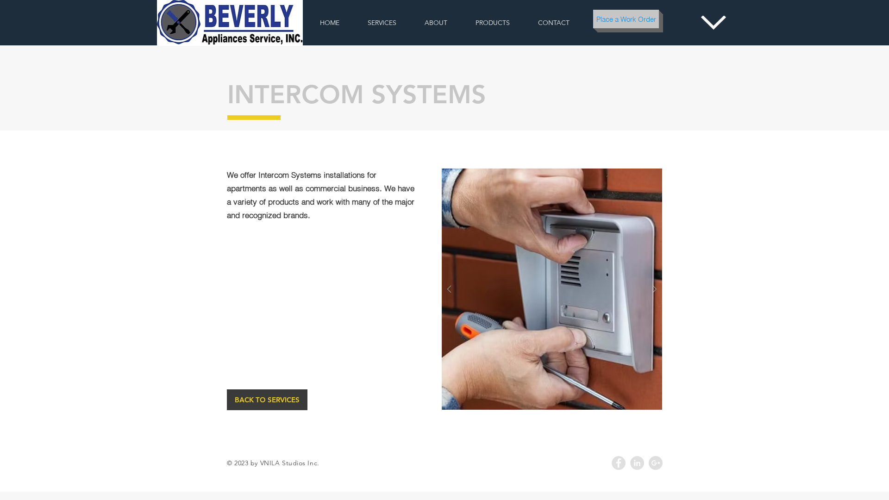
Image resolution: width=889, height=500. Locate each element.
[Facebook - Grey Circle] (619, 463)
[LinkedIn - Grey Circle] (637, 463)
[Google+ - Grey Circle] (656, 463)
